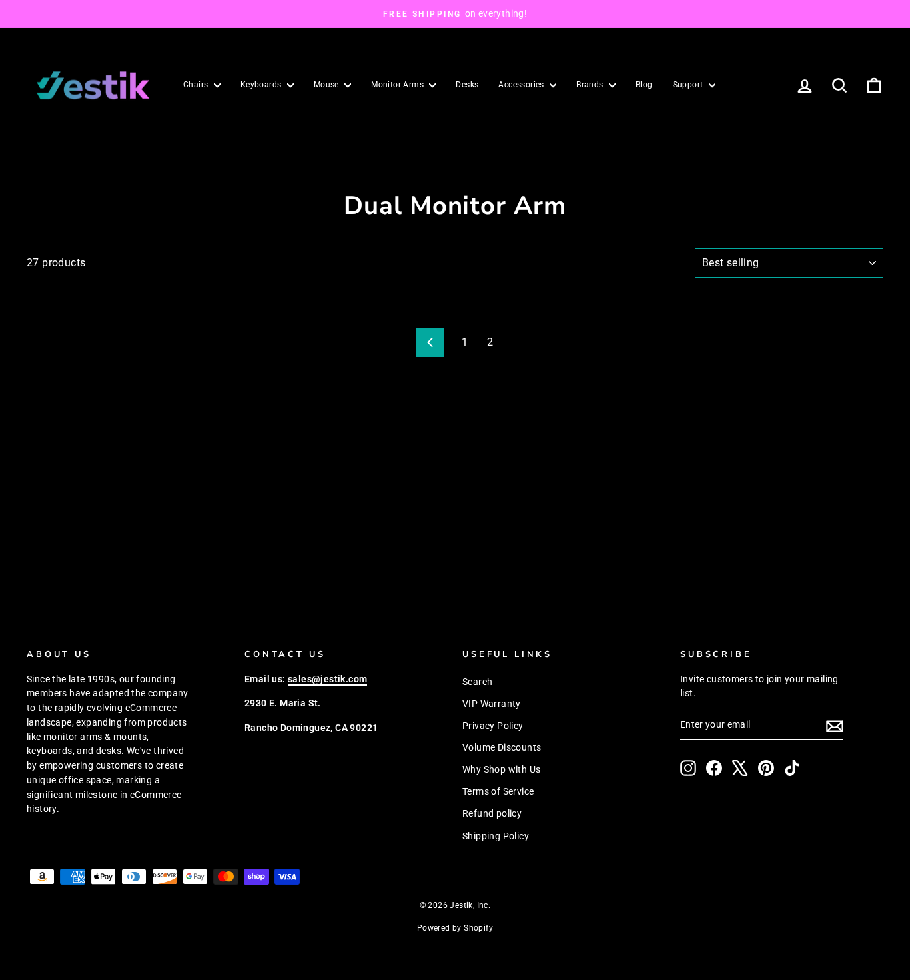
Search (477, 681)
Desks (467, 84)
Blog (644, 84)
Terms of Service (498, 791)
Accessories (522, 84)
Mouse (327, 84)
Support (689, 84)
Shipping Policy (495, 836)
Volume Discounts (501, 747)
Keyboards (262, 84)
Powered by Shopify (455, 928)
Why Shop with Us (501, 769)
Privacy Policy (493, 725)
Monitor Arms (398, 84)
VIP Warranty (491, 703)
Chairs (197, 84)
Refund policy (492, 813)
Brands (591, 84)
